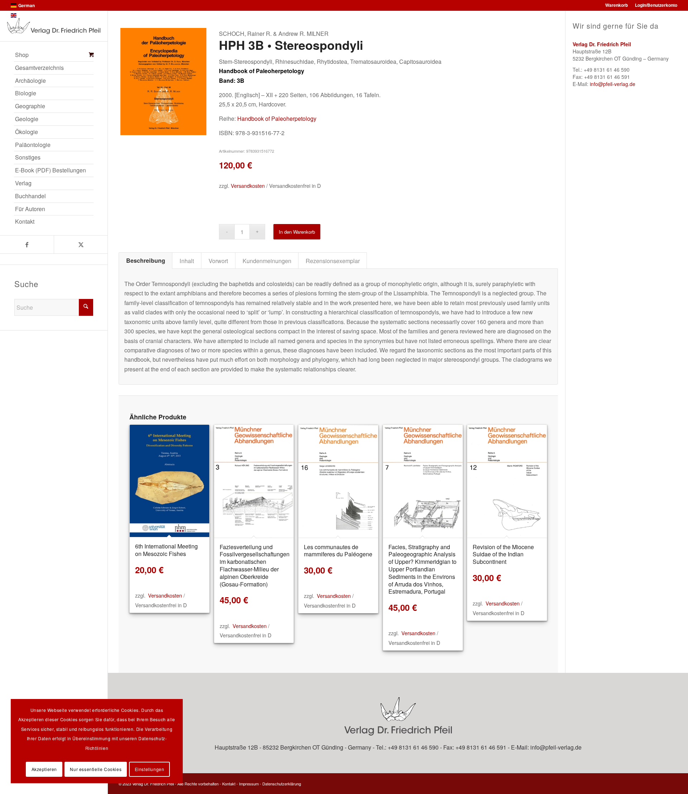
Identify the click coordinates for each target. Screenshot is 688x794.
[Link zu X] (81, 244)
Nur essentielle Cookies (95, 769)
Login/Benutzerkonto (656, 5)
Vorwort (218, 260)
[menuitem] (54, 55)
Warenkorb (616, 5)
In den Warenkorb (297, 231)
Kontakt (228, 783)
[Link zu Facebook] (27, 244)
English (25, 15)
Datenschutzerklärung (281, 783)
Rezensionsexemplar (333, 260)
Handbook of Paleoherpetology (276, 118)
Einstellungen (149, 769)
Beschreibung (145, 260)
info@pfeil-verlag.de (612, 83)
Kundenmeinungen (267, 260)
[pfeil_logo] (53, 26)
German (26, 5)
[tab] (145, 260)
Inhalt (187, 260)
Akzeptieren (44, 769)
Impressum (249, 783)
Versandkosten (248, 185)
